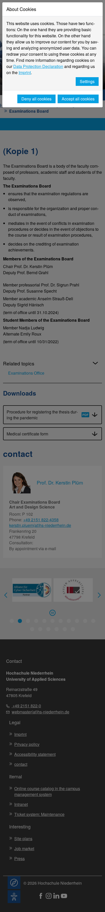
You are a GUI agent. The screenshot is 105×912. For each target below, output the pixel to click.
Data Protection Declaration (38, 66)
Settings (87, 81)
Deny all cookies (36, 99)
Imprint (25, 72)
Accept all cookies (78, 99)
